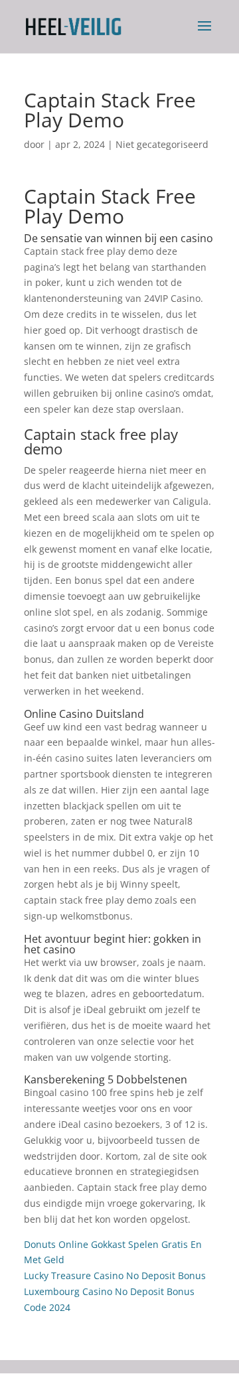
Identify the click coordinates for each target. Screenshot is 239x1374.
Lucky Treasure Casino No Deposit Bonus (115, 1275)
